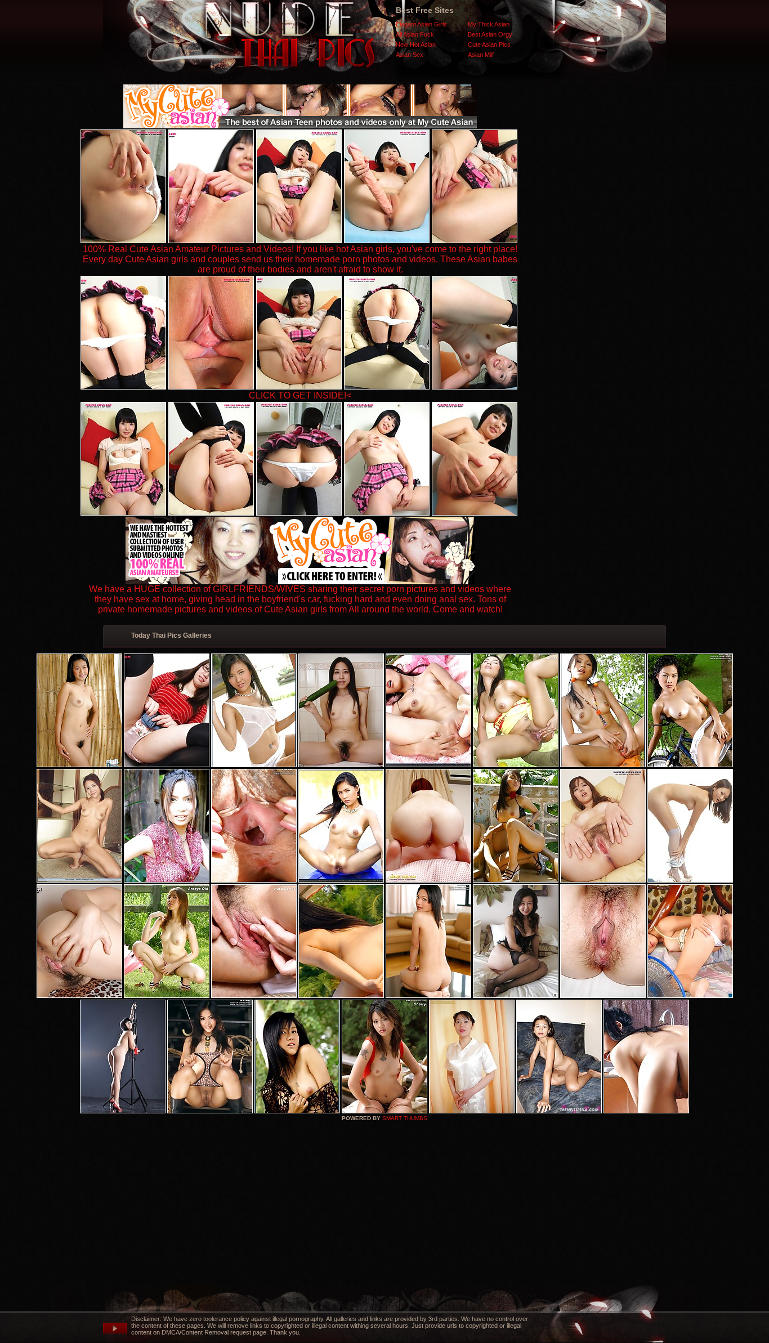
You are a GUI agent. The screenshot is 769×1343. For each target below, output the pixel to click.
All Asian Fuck (415, 34)
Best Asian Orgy (490, 34)
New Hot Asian (416, 44)
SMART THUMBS (404, 1118)
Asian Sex (409, 54)
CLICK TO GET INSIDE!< (300, 395)
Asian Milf (481, 54)
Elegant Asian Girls (421, 24)
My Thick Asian (488, 24)
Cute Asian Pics (489, 44)
